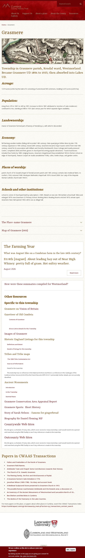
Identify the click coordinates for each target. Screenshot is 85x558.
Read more (74, 273)
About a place (41, 13)
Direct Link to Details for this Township (22, 329)
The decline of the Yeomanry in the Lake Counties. (26, 499)
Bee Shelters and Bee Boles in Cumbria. (22, 496)
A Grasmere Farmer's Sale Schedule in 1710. (23, 479)
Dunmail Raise (11, 397)
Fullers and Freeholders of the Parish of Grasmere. (26, 462)
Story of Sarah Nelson (16, 412)
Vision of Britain (28, 309)
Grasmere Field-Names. (16, 465)
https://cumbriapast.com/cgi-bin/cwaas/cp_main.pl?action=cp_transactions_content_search (37, 506)
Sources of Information (15, 364)
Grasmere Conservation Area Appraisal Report (30, 401)
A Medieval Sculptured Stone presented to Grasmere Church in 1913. (33, 486)
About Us (15, 13)
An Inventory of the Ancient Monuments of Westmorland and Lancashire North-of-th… (41, 492)
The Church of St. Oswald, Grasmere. (21, 472)
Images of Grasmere (15, 333)
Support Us (27, 13)
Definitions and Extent (14, 344)
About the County (58, 13)
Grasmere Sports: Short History (22, 407)
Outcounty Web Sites (18, 437)
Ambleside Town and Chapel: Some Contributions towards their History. (35, 469)
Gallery (14, 16)
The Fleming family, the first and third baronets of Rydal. (29, 476)
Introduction (10, 387)
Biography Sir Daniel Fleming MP (23, 418)
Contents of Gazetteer (17, 320)
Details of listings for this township (19, 349)
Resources (73, 13)
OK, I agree (71, 550)
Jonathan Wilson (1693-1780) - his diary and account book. (29, 482)
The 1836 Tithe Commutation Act (18, 359)
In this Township (11, 392)
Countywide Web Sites (19, 424)
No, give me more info (28, 556)
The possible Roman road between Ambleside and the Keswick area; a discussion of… (40, 489)
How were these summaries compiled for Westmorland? (36, 284)
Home (4, 25)
